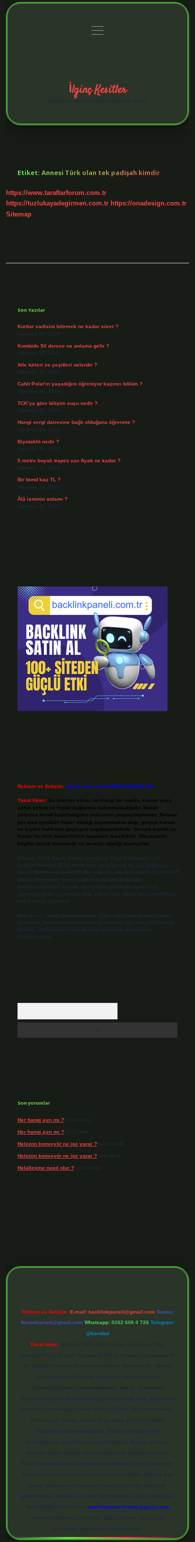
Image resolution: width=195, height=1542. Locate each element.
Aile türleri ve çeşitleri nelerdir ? (57, 365)
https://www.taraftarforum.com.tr (56, 192)
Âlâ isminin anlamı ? (43, 499)
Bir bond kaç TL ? (39, 479)
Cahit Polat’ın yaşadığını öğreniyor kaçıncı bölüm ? (80, 383)
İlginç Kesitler (97, 90)
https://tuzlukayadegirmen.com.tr (57, 203)
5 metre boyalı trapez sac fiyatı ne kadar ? (69, 460)
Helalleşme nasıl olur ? (46, 1167)
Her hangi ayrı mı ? (41, 1120)
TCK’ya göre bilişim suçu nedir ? (58, 403)
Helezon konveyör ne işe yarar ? (57, 1144)
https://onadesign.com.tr (148, 203)
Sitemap (19, 214)
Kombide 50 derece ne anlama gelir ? (63, 346)
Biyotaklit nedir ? (38, 441)
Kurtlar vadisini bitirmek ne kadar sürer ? (68, 326)
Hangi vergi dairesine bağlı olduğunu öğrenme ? (76, 422)
